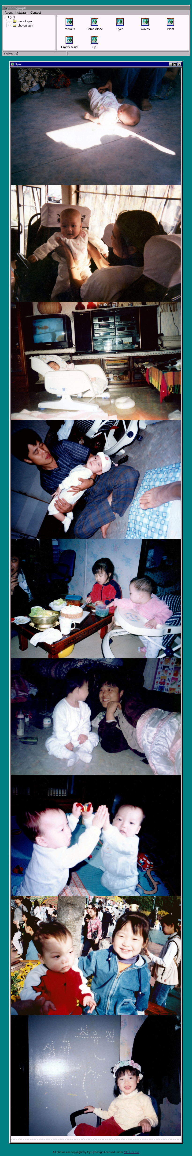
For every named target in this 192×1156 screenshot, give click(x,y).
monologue (25, 21)
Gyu (94, 47)
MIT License (131, 1152)
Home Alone (94, 29)
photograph (25, 25)
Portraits (69, 29)
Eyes (119, 29)
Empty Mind (69, 47)
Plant (170, 29)
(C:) (12, 17)
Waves (145, 29)
